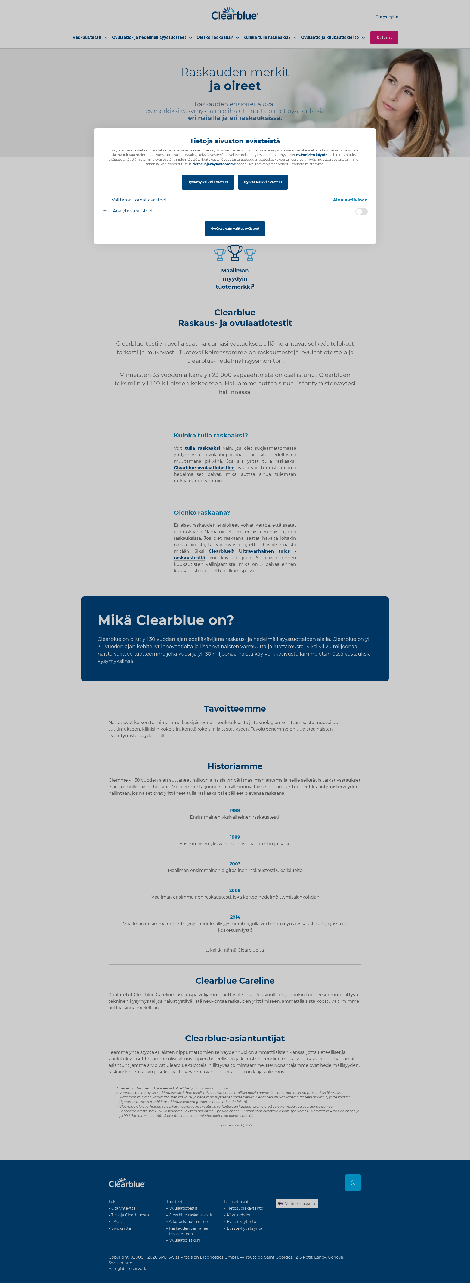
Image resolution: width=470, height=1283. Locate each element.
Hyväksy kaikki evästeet (207, 182)
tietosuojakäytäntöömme (214, 164)
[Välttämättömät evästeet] (107, 200)
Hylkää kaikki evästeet (263, 182)
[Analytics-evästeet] (107, 211)
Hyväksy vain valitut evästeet (234, 228)
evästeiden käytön (311, 155)
